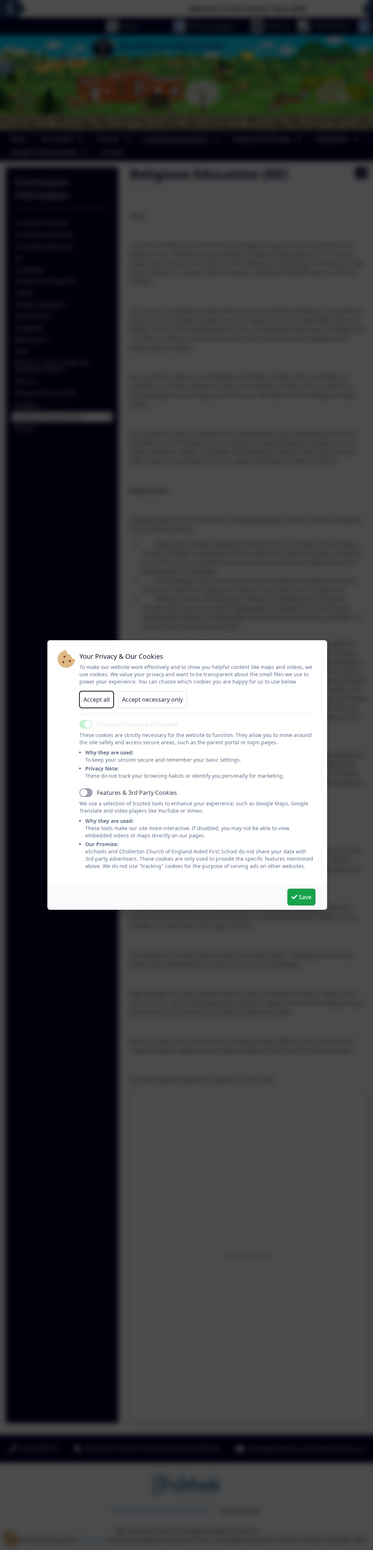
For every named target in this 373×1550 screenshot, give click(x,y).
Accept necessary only (152, 700)
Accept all (96, 700)
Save (304, 897)
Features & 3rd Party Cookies (137, 793)
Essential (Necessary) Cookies (137, 724)
